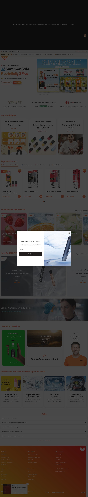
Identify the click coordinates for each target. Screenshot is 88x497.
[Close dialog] (69, 233)
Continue (30, 254)
